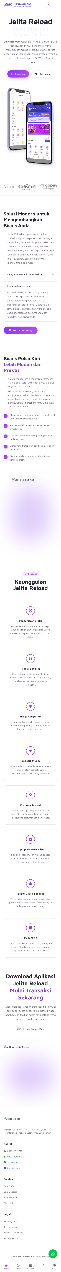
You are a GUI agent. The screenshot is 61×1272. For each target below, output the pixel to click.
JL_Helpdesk (13, 1162)
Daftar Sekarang (23, 330)
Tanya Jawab (10, 1227)
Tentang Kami (10, 1221)
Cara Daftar (9, 1186)
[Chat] (52, 1253)
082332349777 (14, 1156)
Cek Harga (44, 73)
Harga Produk (10, 1197)
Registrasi (20, 73)
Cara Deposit (10, 1191)
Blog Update (10, 1203)
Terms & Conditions (13, 1232)
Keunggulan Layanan (19, 285)
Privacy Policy (11, 1238)
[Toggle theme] (49, 5)
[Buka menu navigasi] (55, 5)
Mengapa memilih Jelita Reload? (26, 274)
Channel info (13, 1168)
